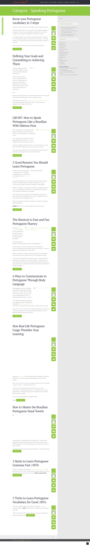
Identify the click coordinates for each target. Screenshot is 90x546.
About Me (46, 2)
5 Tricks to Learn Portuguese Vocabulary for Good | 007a (30, 500)
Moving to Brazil (62, 57)
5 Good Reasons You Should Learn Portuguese (30, 164)
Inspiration (61, 50)
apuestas (61, 18)
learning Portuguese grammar (38, 469)
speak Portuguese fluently (25, 304)
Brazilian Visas (62, 44)
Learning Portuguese (63, 54)
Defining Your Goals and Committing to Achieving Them (28, 60)
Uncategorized (62, 63)
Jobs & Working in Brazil (63, 52)
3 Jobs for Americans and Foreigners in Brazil (68, 74)
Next (53, 537)
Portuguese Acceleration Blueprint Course (37, 100)
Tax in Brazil (61, 62)
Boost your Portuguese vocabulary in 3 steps (27, 21)
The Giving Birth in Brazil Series (66, 70)
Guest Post (73, 2)
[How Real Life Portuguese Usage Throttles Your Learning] (31, 355)
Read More (17, 49)
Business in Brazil (62, 46)
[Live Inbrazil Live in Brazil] (20, 2)
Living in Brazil (62, 55)
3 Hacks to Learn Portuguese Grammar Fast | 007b (30, 463)
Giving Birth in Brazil (63, 49)
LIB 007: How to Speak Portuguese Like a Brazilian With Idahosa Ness (30, 122)
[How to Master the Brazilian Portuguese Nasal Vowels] (31, 426)
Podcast (60, 59)
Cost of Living (61, 47)
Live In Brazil (21, 540)
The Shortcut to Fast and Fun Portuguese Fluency (31, 222)
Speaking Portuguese (63, 60)
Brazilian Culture (62, 42)
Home (41, 2)
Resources (66, 2)
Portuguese (60, 2)
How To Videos (53, 2)
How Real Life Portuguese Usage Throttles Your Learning (29, 330)
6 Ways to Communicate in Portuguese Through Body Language (29, 280)
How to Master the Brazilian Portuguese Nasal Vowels (30, 409)
